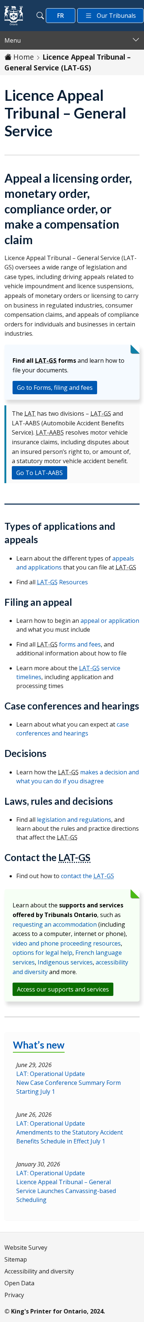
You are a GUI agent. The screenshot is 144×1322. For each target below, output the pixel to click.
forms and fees (80, 644)
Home (23, 57)
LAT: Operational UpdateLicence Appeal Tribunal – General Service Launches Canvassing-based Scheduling (66, 1186)
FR (60, 15)
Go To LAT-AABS (39, 473)
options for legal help (42, 953)
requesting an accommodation (55, 924)
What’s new (39, 1045)
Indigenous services (65, 962)
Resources (62, 582)
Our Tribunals (116, 15)
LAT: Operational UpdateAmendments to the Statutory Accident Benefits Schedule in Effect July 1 (69, 1132)
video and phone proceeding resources (67, 943)
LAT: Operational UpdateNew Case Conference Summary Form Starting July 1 (68, 1083)
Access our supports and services (63, 989)
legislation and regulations (74, 820)
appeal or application (109, 621)
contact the (87, 876)
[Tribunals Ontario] (13, 15)
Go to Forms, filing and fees (55, 387)
